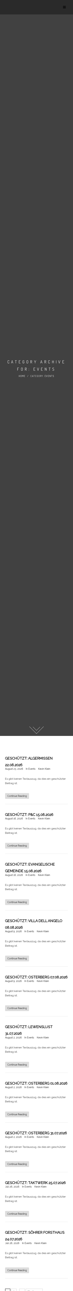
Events (31, 768)
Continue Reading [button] (17, 796)
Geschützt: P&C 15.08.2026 (29, 814)
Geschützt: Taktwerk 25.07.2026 (35, 1183)
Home (22, 376)
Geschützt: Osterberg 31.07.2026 (36, 1133)
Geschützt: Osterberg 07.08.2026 (36, 977)
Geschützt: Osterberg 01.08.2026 (36, 1083)
